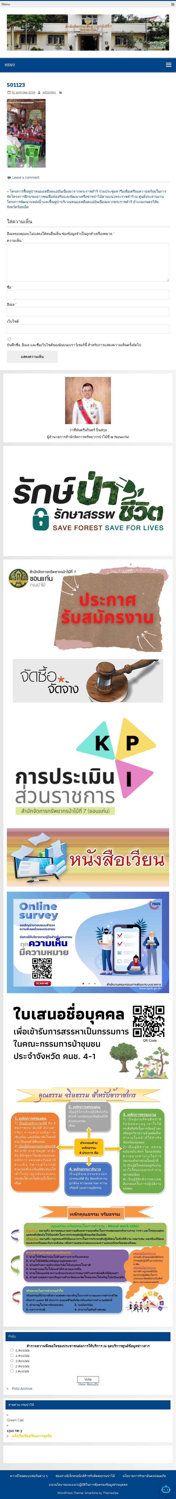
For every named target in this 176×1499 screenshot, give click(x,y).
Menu (6, 4)
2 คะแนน (22, 1366)
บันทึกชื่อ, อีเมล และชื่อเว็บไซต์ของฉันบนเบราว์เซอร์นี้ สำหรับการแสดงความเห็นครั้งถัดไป (74, 345)
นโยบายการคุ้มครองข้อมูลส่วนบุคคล (35, 1457)
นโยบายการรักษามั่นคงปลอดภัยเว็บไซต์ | (83, 1452)
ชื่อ (10, 287)
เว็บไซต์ (13, 321)
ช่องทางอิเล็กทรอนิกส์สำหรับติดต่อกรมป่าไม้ (85, 1476)
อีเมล (11, 304)
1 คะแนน (22, 1371)
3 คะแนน (22, 1361)
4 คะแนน (22, 1356)
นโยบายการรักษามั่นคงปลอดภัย (144, 1476)
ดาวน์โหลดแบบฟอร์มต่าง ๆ (28, 1476)
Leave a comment (25, 177)
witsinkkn (49, 92)
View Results (88, 1384)
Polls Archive (22, 1389)
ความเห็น (15, 241)
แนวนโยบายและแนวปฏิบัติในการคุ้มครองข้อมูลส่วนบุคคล (88, 1484)
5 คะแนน (22, 1350)
